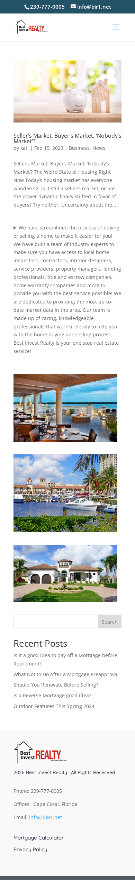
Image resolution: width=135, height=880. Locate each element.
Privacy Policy (30, 849)
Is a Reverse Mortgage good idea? (52, 695)
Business (79, 148)
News (98, 148)
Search (110, 621)
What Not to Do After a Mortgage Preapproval (66, 674)
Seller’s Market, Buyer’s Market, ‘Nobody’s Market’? (68, 138)
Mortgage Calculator (39, 838)
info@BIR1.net (45, 817)
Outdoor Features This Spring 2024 (54, 706)
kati (24, 148)
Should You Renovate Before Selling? (56, 684)
